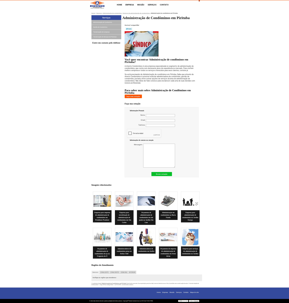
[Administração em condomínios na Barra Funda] (168, 201)
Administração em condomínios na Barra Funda (168, 215)
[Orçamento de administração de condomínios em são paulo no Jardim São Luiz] (146, 201)
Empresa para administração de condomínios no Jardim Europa (190, 216)
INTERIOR (132, 272)
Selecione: (95, 272)
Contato (164, 5)
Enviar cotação (161, 174)
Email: (143, 120)
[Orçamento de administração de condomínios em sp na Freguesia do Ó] (102, 237)
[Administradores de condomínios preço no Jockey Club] (124, 237)
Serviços (152, 5)
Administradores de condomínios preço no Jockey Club (124, 251)
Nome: (143, 115)
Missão (140, 5)
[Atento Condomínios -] (102, 4)
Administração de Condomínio (102, 22)
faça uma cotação (133, 96)
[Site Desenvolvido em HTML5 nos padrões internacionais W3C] (183, 301)
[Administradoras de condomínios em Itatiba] (146, 237)
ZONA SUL (124, 272)
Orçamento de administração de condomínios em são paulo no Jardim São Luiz (146, 217)
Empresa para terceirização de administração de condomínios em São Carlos (124, 217)
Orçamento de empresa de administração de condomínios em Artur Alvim (168, 252)
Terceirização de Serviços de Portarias (105, 37)
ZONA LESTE (104, 272)
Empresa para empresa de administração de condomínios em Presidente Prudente (102, 216)
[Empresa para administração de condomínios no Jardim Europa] (190, 201)
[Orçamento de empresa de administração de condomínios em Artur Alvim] (168, 237)
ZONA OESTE (114, 272)
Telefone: (142, 125)
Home (119, 5)
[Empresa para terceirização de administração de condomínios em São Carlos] (124, 201)
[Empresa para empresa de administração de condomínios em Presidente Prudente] (102, 201)
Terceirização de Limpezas (101, 32)
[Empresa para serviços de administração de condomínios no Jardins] (190, 237)
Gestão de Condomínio (100, 27)
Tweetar (129, 29)
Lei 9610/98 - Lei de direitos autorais (123, 284)
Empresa (129, 5)
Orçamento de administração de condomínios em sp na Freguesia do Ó (102, 252)
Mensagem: (138, 145)
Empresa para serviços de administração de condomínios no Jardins (190, 251)
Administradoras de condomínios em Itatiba (146, 250)
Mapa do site (194, 292)
